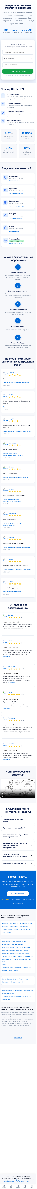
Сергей (11, 372)
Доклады (9, 932)
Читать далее (18, 1038)
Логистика (25, 953)
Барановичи (6, 982)
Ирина (11, 395)
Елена (10, 692)
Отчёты (30, 923)
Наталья (10, 641)
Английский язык (13, 970)
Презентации (18, 929)
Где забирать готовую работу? (14, 828)
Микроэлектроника (8, 990)
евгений (11, 537)
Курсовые (5, 923)
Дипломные (23, 923)
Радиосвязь (19, 990)
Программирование (8, 950)
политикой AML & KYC (23, 1182)
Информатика (6, 944)
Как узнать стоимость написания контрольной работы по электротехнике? (15, 846)
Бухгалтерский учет (25, 947)
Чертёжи (10, 929)
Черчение (21, 956)
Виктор (10, 615)
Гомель (9, 979)
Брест (26, 979)
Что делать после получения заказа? (13, 820)
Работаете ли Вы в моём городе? (15, 863)
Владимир (11, 667)
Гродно (21, 979)
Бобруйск (14, 982)
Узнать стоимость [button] (18, 893)
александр (12, 443)
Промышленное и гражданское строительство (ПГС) (16, 960)
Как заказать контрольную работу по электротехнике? (15, 836)
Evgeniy (11, 581)
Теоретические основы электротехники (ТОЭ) (16, 967)
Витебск (15, 979)
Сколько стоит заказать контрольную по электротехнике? (15, 855)
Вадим (11, 559)
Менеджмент (29, 956)
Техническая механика (9, 956)
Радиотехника (28, 990)
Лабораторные (23, 926)
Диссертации (14, 926)
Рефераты (5, 926)
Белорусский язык (15, 953)
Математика (6, 941)
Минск (4, 979)
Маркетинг (5, 953)
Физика (4, 970)
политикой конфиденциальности (17, 1180)
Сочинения (27, 929)
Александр (11, 718)
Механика (19, 950)
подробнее (6, 631)
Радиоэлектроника (8, 993)
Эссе (3, 932)
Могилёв (20, 982)
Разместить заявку (18, 71)
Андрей (11, 419)
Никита (11, 467)
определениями (9, 1182)
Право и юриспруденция (18, 941)
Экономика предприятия (10, 947)
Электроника (6, 999)
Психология (27, 950)
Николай (11, 744)
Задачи (4, 929)
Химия (4, 964)
